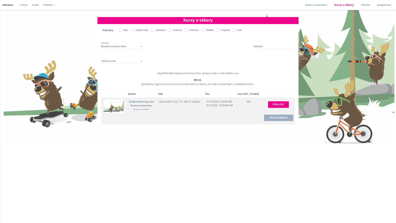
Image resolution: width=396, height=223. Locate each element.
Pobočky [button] (48, 4)
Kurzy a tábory (344, 5)
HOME (35, 4)
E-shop (23, 4)
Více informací (279, 117)
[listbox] (122, 46)
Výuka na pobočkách (316, 4)
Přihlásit (365, 4)
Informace (7, 4)
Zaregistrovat (384, 4)
